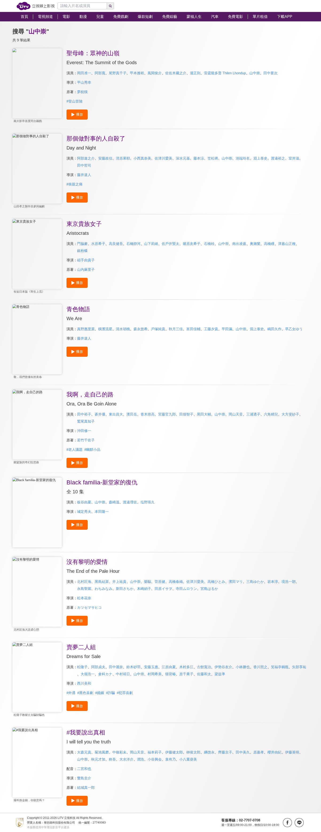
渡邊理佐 (130, 502)
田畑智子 (186, 414)
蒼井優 (100, 414)
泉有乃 (170, 759)
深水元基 (183, 158)
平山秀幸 (84, 82)
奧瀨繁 (255, 244)
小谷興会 (155, 759)
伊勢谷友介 (223, 667)
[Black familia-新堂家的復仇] (37, 512)
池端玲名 (243, 158)
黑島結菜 (102, 582)
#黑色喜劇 (85, 693)
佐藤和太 (204, 674)
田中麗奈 (116, 667)
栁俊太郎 (193, 752)
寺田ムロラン (186, 589)
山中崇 (254, 73)
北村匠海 (84, 582)
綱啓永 (209, 752)
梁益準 (220, 674)
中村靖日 (123, 674)
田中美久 (243, 752)
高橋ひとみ (216, 582)
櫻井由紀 (274, 752)
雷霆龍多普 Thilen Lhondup (225, 73)
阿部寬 (100, 73)
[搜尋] (110, 5)
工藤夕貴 (211, 329)
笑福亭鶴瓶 (280, 667)
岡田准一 (84, 73)
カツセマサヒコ (89, 607)
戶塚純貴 (158, 329)
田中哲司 (84, 165)
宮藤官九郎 (167, 414)
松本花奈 (84, 598)
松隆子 (82, 667)
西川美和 (84, 683)
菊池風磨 (102, 752)
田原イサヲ (163, 589)
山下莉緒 (151, 244)
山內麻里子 (86, 269)
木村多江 (186, 667)
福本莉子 (155, 752)
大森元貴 (84, 752)
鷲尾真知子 (86, 421)
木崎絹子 (144, 589)
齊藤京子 (225, 752)
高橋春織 (176, 582)
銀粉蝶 (82, 251)
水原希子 (98, 244)
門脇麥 (82, 244)
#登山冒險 (74, 101)
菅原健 (160, 582)
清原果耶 (123, 158)
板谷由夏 (84, 502)
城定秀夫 (84, 512)
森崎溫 (114, 502)
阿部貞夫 (98, 667)
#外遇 (71, 693)
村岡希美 (155, 674)
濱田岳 (131, 414)
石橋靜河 (133, 244)
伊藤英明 (292, 752)
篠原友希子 (191, 244)
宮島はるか (209, 589)
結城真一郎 (86, 787)
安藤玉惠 (151, 667)
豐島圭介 (84, 778)
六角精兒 (271, 414)
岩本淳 (272, 582)
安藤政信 (105, 158)
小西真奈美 (142, 158)
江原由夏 (169, 667)
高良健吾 (116, 244)
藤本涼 (198, 158)
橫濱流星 (105, 329)
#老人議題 (74, 449)
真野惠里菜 (86, 329)
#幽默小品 (92, 449)
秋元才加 (98, 759)
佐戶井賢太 (170, 244)
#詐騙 (110, 693)
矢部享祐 (299, 667)
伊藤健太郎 (174, 752)
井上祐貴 (119, 582)
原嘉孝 (258, 752)
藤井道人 (84, 175)
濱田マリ (236, 582)
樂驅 (147, 582)
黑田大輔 (204, 414)
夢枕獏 (82, 92)
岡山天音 (236, 414)
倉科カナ (105, 674)
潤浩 (140, 759)
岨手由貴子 (86, 260)
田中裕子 (84, 414)
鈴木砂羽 (133, 667)
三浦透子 (253, 414)
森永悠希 (140, 329)
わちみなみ (103, 589)
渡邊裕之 (278, 158)
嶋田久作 (274, 329)
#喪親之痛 (74, 184)
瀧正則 (195, 73)
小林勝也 (243, 667)
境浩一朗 (289, 582)
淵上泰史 (260, 158)
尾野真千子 (117, 73)
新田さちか (124, 589)
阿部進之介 (86, 158)
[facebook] (287, 822)
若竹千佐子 (86, 440)
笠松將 (212, 158)
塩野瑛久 (148, 502)
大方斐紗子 (290, 414)
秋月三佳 (176, 329)
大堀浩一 (88, 674)
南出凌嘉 (239, 244)
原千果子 (186, 674)
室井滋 (294, 158)
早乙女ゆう (294, 329)
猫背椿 (170, 674)
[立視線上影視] (35, 6)
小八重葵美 (188, 759)
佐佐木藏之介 (175, 73)
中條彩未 (119, 752)
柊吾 (112, 759)
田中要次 (270, 73)
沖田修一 (84, 431)
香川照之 (260, 667)
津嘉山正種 (287, 244)
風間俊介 (155, 73)
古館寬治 (204, 667)
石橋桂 (209, 244)
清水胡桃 (123, 329)
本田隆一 (102, 512)
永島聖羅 (84, 589)
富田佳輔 (193, 329)
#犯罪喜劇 (125, 693)
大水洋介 (126, 759)
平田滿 (227, 329)
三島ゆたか (255, 582)
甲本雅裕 (137, 73)
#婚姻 (99, 693)
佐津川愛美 (163, 158)
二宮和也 (84, 769)
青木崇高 (148, 414)
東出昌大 (116, 414)
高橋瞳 (269, 244)
